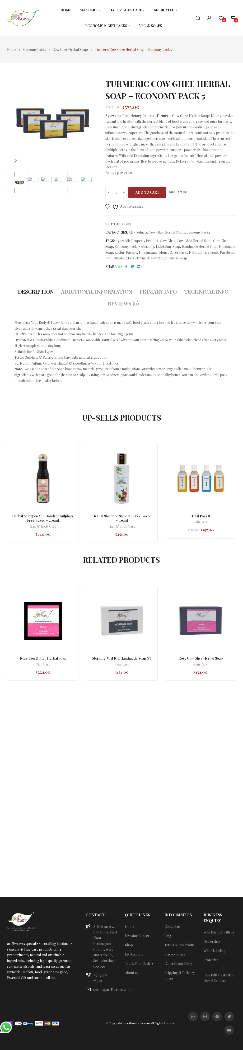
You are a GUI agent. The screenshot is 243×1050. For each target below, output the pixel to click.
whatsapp (193, 1016)
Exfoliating (146, 246)
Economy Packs (198, 232)
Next (93, 123)
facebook (217, 1016)
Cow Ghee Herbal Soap (194, 241)
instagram (205, 1016)
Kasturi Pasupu (126, 252)
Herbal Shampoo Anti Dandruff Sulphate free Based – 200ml (43, 518)
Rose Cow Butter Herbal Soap (43, 658)
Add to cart (147, 192)
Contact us (172, 926)
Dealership (212, 941)
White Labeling (214, 950)
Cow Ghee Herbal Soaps (167, 232)
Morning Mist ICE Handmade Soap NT (121, 658)
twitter (229, 1016)
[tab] (36, 292)
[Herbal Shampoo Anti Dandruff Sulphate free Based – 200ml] (43, 478)
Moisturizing (148, 252)
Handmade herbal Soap (199, 246)
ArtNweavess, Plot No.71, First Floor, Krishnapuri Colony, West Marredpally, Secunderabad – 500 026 (105, 946)
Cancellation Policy (178, 963)
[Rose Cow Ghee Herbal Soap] (200, 621)
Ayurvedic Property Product (137, 241)
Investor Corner (137, 935)
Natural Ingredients (203, 252)
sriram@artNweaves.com (112, 989)
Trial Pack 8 (200, 516)
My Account (134, 954)
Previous (12, 123)
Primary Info (158, 291)
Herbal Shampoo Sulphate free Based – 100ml (121, 518)
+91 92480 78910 (100, 978)
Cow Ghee (167, 241)
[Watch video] (15, 161)
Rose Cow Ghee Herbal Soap (200, 658)
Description (36, 291)
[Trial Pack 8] (200, 478)
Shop (129, 945)
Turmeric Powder (149, 258)
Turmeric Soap (176, 258)
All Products (138, 232)
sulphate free (124, 258)
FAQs (168, 935)
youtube (229, 1030)
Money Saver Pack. (173, 252)
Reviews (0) (123, 303)
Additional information (96, 291)
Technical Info (206, 291)
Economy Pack (126, 246)
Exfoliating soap (168, 246)
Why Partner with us (219, 932)
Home (129, 926)
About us (131, 972)
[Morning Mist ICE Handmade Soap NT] (122, 621)
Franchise (211, 960)
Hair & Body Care (43, 527)
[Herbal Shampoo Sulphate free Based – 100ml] (122, 478)
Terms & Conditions (179, 945)
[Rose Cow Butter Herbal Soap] (43, 621)
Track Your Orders (139, 963)
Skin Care (200, 522)
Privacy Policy (174, 954)
